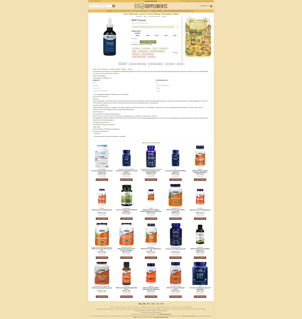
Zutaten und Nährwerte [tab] (155, 64)
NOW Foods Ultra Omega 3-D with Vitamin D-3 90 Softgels (126, 249)
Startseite (139, 16)
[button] (94, 1)
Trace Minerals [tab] (169, 64)
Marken (109, 11)
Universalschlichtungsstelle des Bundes (161, 317)
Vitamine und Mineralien (147, 54)
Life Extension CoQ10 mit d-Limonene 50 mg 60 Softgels (200, 288)
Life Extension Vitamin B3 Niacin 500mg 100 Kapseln (175, 171)
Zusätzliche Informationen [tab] (137, 64)
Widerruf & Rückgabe (133, 307)
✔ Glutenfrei (136, 48)
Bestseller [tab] (180, 64)
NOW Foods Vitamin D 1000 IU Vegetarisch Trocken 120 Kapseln (151, 288)
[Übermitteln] (113, 6)
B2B (155, 307)
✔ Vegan (154, 48)
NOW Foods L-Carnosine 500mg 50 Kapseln (175, 288)
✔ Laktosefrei (146, 48)
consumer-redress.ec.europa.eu (189, 316)
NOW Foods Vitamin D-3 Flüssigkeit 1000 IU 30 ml (126, 288)
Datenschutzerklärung (163, 307)
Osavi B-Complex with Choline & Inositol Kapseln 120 (102, 171)
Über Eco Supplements (186, 1)
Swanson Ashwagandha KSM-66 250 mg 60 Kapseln (126, 210)
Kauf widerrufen (187, 307)
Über (151, 307)
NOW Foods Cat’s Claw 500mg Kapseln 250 (151, 249)
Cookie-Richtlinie (176, 307)
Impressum (143, 307)
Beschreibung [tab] (123, 64)
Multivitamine (136, 54)
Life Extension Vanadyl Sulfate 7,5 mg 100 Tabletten (126, 171)
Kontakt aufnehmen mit (207, 1)
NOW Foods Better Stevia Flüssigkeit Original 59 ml (200, 249)
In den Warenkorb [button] (102, 179)
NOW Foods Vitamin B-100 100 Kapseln (200, 210)
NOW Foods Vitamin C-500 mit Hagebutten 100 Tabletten (200, 171)
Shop (145, 16)
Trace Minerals (151, 56)
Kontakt (112, 307)
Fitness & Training (156, 11)
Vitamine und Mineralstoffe (140, 11)
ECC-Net (135, 317)
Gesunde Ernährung (154, 16)
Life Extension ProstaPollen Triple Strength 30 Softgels (151, 171)
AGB (148, 307)
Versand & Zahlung (196, 1)
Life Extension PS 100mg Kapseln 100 (175, 249)
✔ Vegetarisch (163, 48)
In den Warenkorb (148, 42)
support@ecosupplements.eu (165, 314)
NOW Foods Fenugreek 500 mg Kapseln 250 (102, 249)
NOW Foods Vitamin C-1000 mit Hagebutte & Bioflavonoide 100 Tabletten (151, 210)
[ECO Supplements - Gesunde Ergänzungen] (151, 6)
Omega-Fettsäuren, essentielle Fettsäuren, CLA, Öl (179, 11)
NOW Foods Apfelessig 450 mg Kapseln (102, 288)
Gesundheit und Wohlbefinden (121, 11)
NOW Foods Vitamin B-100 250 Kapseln (102, 210)
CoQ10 (164, 16)
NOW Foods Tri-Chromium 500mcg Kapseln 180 (176, 210)
